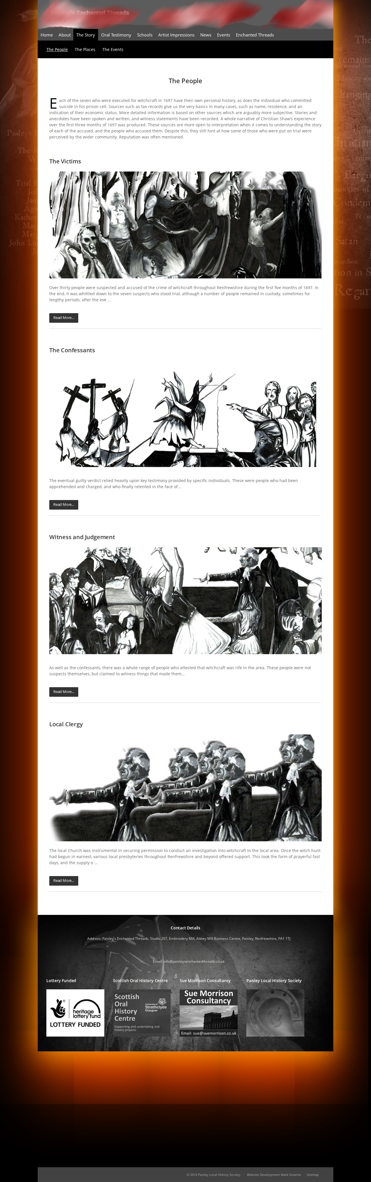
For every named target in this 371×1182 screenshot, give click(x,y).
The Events (112, 49)
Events (223, 35)
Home (47, 35)
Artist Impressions (176, 35)
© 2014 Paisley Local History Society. (214, 1174)
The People (57, 49)
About (65, 35)
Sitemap (313, 1174)
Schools (144, 35)
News (205, 35)
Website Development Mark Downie (274, 1174)
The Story (85, 35)
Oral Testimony (116, 35)
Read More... (63, 317)
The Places (85, 49)
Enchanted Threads (255, 35)
